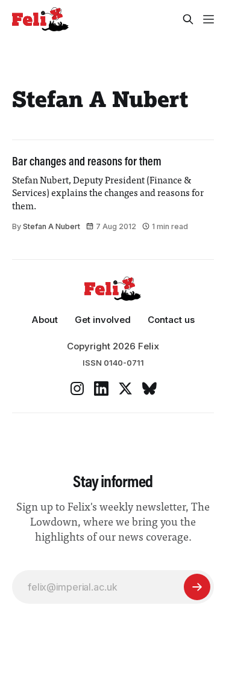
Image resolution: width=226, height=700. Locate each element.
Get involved (103, 319)
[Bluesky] (149, 388)
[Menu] (208, 19)
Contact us (171, 319)
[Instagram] (77, 388)
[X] (125, 388)
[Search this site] (188, 19)
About (44, 319)
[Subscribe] (197, 587)
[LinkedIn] (101, 388)
